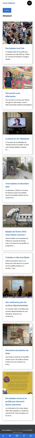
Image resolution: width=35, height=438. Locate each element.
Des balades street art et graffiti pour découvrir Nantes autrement (16, 401)
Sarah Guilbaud (9, 3)
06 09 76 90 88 (17, 430)
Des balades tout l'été (14, 48)
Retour (7, 10)
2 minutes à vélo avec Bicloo (17, 257)
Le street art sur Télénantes (17, 139)
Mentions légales (18, 432)
